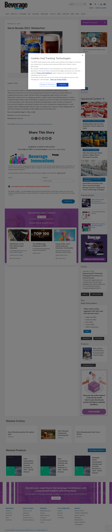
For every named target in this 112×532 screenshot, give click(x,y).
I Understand (62, 84)
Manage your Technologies (48, 84)
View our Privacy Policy (58, 80)
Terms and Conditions (44, 73)
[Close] (83, 55)
